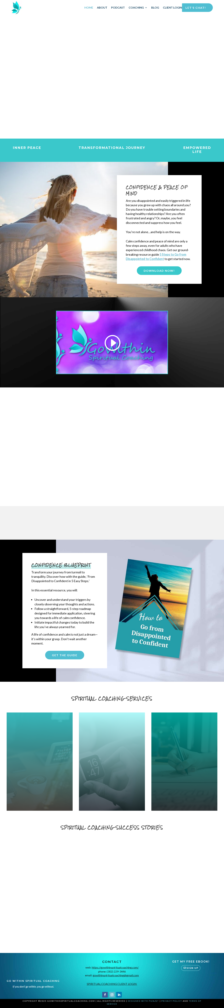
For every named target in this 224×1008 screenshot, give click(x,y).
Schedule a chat (98, 89)
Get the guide (64, 655)
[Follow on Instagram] (112, 995)
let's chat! (196, 7)
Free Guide (131, 89)
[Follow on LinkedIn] (119, 995)
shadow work (201, 760)
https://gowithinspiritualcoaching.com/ (115, 967)
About (102, 7)
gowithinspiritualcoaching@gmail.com (116, 975)
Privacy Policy (171, 1001)
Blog (155, 7)
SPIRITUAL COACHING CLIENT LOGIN (112, 983)
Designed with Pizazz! (143, 1001)
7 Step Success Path (112, 749)
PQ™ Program (39, 749)
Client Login (172, 7)
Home (88, 7)
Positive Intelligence (37, 760)
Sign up (192, 968)
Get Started (39, 786)
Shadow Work (184, 749)
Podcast (118, 7)
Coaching (136, 7)
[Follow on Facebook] (105, 995)
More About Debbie (143, 522)
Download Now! (159, 270)
